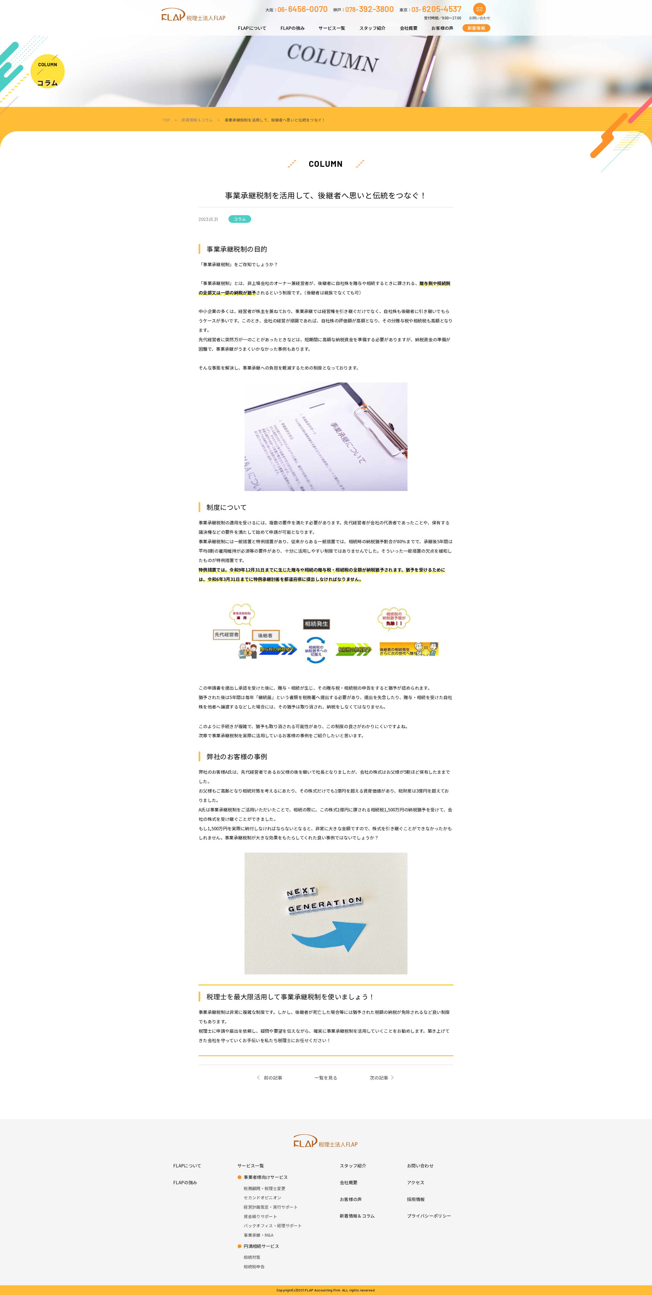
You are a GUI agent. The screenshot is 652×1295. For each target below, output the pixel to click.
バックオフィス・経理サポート (273, 1225)
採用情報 (416, 1199)
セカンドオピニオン (262, 1197)
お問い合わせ (420, 1165)
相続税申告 (254, 1266)
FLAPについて (187, 1165)
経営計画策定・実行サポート (271, 1207)
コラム (48, 82)
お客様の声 (351, 1199)
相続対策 (252, 1257)
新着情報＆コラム (357, 1215)
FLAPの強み (185, 1182)
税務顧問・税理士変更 (264, 1188)
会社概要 (348, 1182)
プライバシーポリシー (429, 1215)
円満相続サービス (258, 1246)
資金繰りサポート (260, 1216)
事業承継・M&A (258, 1235)
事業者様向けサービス (262, 1177)
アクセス (415, 1182)
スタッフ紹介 (353, 1165)
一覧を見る (326, 1077)
